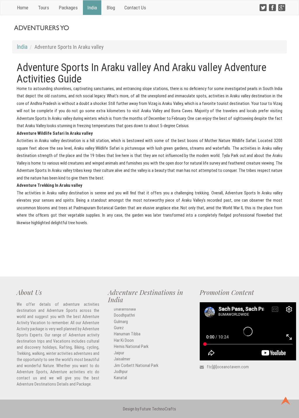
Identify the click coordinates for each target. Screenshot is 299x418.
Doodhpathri (124, 311)
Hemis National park (131, 342)
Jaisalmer (122, 355)
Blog (111, 7)
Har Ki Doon (124, 336)
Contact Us (135, 7)
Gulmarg (121, 317)
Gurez (119, 323)
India (92, 7)
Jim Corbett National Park (136, 361)
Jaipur (119, 348)
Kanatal (120, 373)
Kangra (120, 380)
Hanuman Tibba (127, 330)
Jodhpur (121, 367)
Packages (68, 7)
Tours (43, 7)
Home (22, 7)
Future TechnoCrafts (157, 409)
